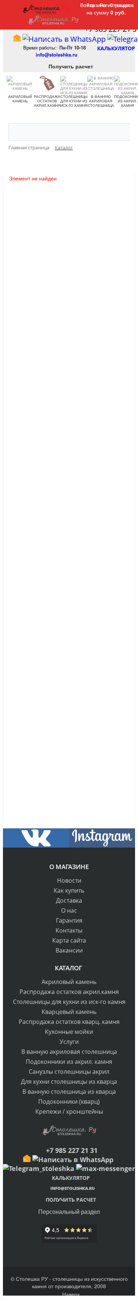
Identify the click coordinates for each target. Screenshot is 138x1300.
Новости (69, 880)
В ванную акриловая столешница (101, 101)
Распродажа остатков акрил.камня (47, 101)
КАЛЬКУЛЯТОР (120, 48)
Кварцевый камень (69, 1012)
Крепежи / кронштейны (69, 1111)
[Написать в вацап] (64, 39)
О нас (69, 910)
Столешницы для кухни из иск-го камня (73, 101)
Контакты (69, 930)
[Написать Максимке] (105, 1168)
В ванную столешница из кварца (69, 1091)
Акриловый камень (20, 98)
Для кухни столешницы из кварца (69, 1081)
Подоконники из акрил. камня (69, 1062)
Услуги (69, 1042)
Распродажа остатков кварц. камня (69, 1022)
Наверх (71, 1294)
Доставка (69, 900)
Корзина (96, 5)
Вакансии (69, 950)
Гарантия (69, 920)
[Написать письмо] (17, 39)
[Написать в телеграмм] (38, 1168)
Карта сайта (69, 940)
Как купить (69, 890)
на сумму (106, 12)
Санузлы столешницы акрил (69, 1072)
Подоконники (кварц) (69, 1101)
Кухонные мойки (69, 1032)
